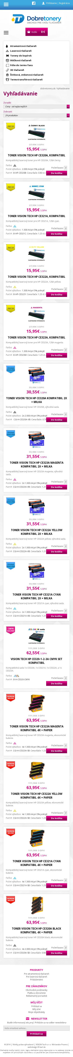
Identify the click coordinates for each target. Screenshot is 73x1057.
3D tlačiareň (17, 69)
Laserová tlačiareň (21, 50)
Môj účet (36, 1009)
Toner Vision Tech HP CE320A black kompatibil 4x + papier (36, 930)
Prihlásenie (51, 3)
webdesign (32, 1047)
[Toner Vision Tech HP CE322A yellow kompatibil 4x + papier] (36, 779)
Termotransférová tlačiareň (26, 79)
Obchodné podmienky (36, 990)
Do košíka (56, 173)
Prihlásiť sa (36, 1006)
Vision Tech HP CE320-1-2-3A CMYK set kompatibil (36, 661)
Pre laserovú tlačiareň (36, 976)
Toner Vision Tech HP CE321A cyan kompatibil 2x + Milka (37, 596)
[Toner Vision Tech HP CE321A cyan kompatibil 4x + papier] (36, 846)
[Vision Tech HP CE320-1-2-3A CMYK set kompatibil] (36, 644)
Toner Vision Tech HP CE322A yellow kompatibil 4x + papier (36, 795)
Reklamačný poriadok (36, 995)
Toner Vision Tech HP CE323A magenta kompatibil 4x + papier (36, 728)
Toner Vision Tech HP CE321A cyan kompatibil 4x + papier (37, 863)
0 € (43, 32)
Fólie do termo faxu (21, 65)
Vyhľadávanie (63, 88)
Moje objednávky (36, 1012)
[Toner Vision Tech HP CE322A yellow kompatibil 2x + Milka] (36, 515)
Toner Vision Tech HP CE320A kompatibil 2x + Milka (36, 400)
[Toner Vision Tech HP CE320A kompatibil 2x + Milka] (36, 383)
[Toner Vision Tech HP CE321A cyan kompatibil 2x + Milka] (36, 579)
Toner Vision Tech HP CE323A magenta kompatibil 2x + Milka (36, 464)
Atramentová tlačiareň (23, 46)
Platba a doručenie (37, 992)
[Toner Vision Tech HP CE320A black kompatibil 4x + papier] (36, 913)
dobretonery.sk (47, 88)
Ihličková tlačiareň (20, 60)
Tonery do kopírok (21, 55)
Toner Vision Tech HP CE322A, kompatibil (36, 277)
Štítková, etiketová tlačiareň (26, 74)
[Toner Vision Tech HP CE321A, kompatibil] (36, 201)
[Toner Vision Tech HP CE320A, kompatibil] (36, 140)
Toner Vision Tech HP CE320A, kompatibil (36, 155)
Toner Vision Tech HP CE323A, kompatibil (36, 337)
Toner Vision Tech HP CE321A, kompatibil (36, 216)
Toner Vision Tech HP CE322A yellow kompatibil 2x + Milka (36, 532)
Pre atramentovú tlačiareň (36, 973)
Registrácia (64, 3)
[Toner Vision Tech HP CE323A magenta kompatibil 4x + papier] (36, 711)
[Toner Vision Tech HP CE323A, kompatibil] (36, 322)
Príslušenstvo (36, 979)
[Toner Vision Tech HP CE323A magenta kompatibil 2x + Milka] (36, 447)
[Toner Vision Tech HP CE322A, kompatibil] (36, 261)
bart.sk (42, 1047)
